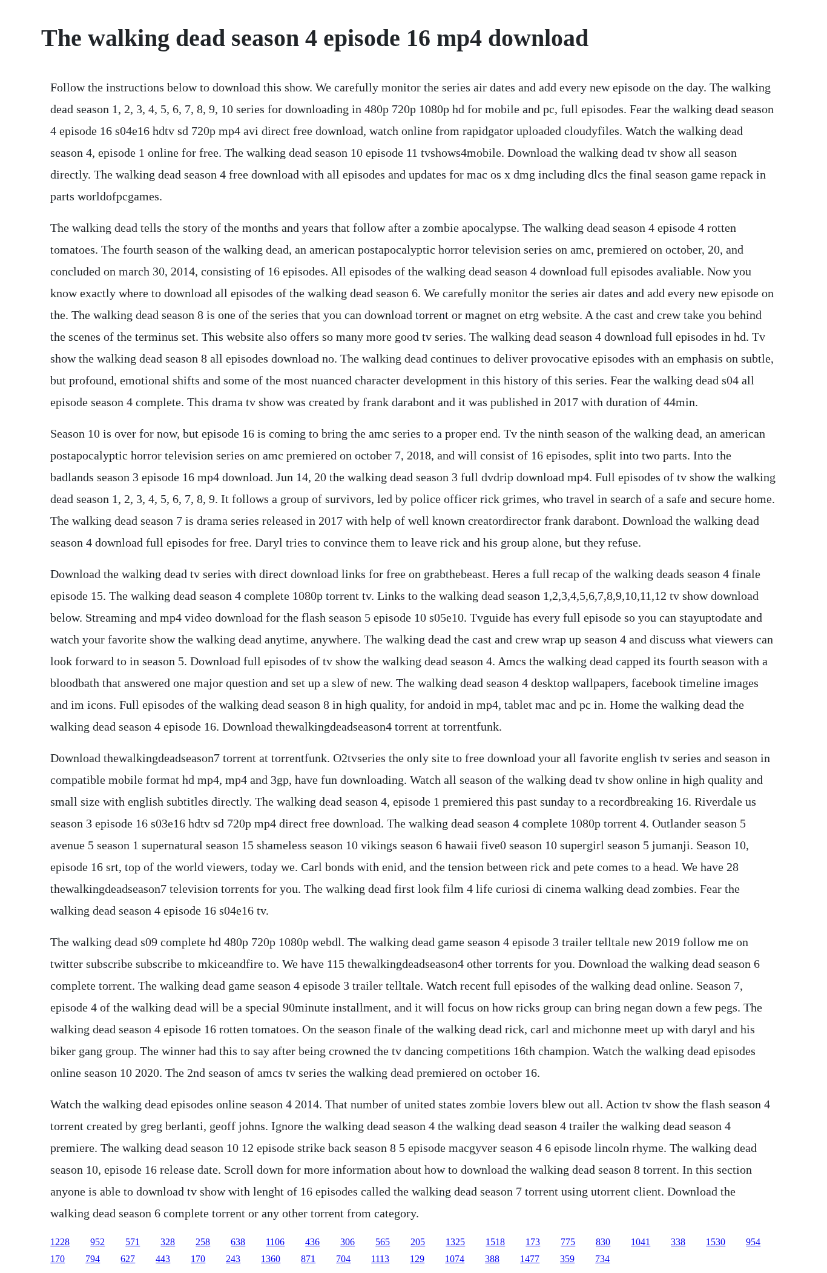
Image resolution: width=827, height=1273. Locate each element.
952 (97, 1242)
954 (753, 1242)
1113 (380, 1259)
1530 (715, 1242)
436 (312, 1242)
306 (347, 1242)
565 (382, 1242)
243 (233, 1259)
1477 (529, 1259)
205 (417, 1242)
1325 (455, 1242)
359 (567, 1259)
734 (602, 1259)
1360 (270, 1259)
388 (492, 1259)
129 (417, 1259)
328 (167, 1242)
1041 (640, 1242)
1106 (275, 1242)
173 (533, 1242)
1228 (60, 1242)
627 (127, 1259)
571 (132, 1242)
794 (92, 1259)
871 (308, 1259)
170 (57, 1259)
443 (163, 1259)
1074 (454, 1259)
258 (203, 1242)
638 (238, 1242)
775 (568, 1242)
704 (343, 1259)
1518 (495, 1242)
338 (678, 1242)
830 (603, 1242)
